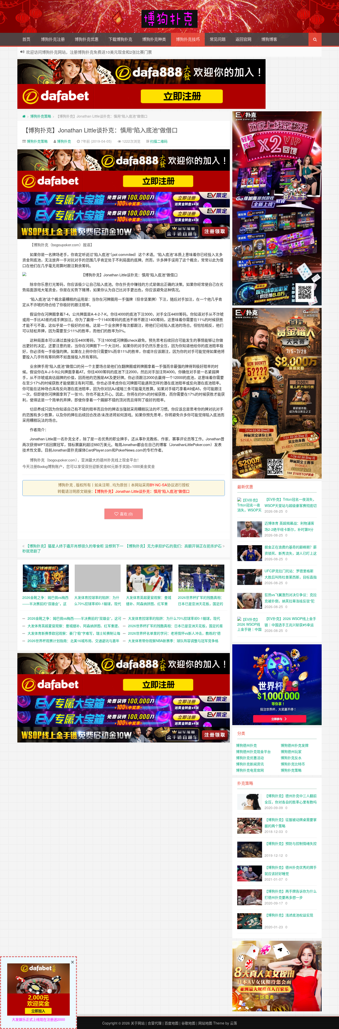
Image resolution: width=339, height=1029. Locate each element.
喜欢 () (126, 513)
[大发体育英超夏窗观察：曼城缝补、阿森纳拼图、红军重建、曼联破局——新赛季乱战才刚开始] (149, 577)
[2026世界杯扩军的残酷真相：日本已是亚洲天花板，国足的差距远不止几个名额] (201, 577)
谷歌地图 (188, 1023)
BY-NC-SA (158, 484)
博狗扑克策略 (40, 116)
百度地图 (171, 1023)
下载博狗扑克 (120, 39)
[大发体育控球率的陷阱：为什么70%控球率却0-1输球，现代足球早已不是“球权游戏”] (98, 577)
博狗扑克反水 (291, 757)
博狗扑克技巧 (188, 39)
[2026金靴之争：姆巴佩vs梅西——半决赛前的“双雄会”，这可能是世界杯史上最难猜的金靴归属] (46, 577)
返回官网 (243, 39)
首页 (26, 39)
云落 (233, 1023)
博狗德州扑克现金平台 (253, 751)
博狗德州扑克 (246, 745)
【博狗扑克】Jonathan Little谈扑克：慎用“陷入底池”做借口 (100, 129)
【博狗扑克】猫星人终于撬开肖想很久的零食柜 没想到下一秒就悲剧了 (72, 548)
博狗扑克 (64, 141)
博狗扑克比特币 (293, 763)
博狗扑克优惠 (87, 39)
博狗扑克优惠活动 (250, 757)
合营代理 (155, 1023)
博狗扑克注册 (53, 39)
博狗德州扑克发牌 (294, 745)
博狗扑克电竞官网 (250, 770)
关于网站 (138, 1023)
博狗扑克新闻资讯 (250, 763)
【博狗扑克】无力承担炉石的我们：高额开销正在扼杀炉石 (173, 545)
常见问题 (218, 39)
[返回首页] (24, 116)
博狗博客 (269, 39)
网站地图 (205, 1023)
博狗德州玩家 (291, 751)
